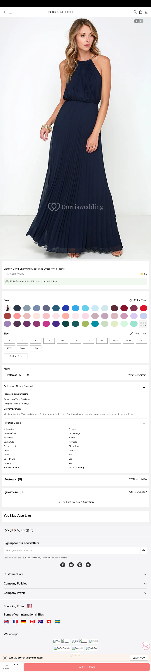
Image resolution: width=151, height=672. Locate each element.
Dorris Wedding (60, 12)
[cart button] (141, 12)
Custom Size (15, 356)
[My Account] (146, 12)
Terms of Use (47, 557)
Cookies (63, 557)
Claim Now (139, 657)
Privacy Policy (33, 557)
